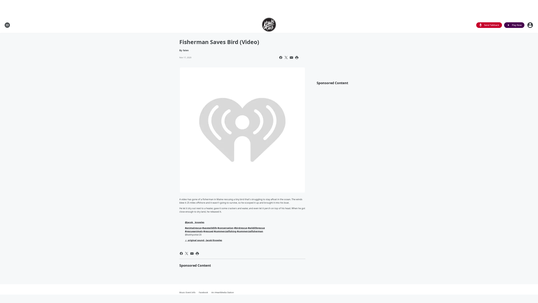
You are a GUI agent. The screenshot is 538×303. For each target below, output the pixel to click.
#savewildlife (209, 227)
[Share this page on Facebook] (281, 57)
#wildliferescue (256, 227)
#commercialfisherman (250, 231)
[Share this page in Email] (291, 57)
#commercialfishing (225, 231)
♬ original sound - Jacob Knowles (203, 240)
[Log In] (530, 25)
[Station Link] (269, 25)
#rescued (208, 231)
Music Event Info (187, 292)
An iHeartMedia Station (222, 292)
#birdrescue (240, 227)
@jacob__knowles (194, 222)
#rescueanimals (194, 231)
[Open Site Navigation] (7, 25)
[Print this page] (297, 57)
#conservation (225, 227)
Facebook (203, 292)
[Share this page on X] (286, 57)
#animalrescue (193, 227)
